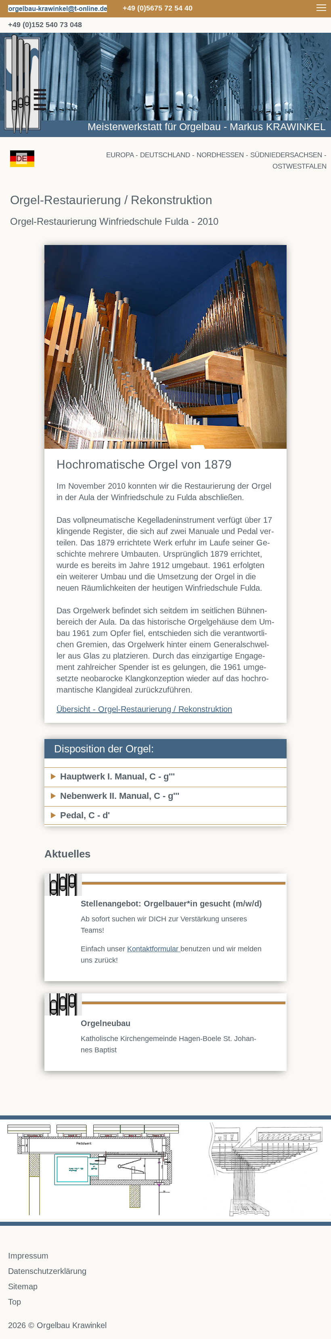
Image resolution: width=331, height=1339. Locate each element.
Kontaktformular (153, 949)
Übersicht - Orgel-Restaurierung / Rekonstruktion (144, 709)
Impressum (28, 1255)
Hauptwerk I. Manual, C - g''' (117, 776)
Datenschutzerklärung (47, 1271)
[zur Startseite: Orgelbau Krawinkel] (165, 134)
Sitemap (23, 1286)
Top (14, 1301)
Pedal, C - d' (85, 815)
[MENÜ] (321, 7)
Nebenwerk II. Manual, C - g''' (119, 796)
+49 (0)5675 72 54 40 (158, 8)
